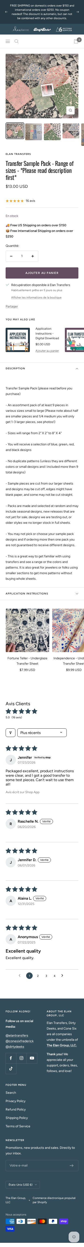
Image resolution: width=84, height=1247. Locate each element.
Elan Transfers (18, 154)
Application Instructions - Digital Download (47, 333)
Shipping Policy (17, 1118)
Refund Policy (16, 1109)
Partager (12, 306)
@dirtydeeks (15, 1047)
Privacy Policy (15, 1101)
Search (11, 1093)
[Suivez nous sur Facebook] (11, 1058)
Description (15, 368)
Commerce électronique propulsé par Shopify (54, 1200)
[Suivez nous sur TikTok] (11, 1068)
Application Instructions (27, 593)
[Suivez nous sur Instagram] (21, 1058)
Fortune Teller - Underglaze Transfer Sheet (27, 660)
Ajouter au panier (47, 351)
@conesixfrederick (20, 1041)
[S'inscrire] (72, 1165)
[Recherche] (16, 41)
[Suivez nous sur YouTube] (32, 1058)
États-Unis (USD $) (20, 1184)
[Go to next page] (63, 975)
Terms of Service (18, 1126)
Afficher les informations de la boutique (36, 297)
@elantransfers (17, 1035)
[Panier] (76, 41)
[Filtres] (10, 732)
